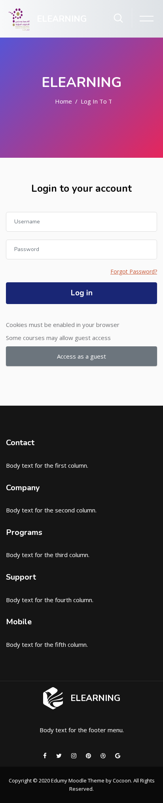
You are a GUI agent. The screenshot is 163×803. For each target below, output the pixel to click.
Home (63, 101)
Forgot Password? (133, 271)
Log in (82, 293)
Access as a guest (81, 356)
